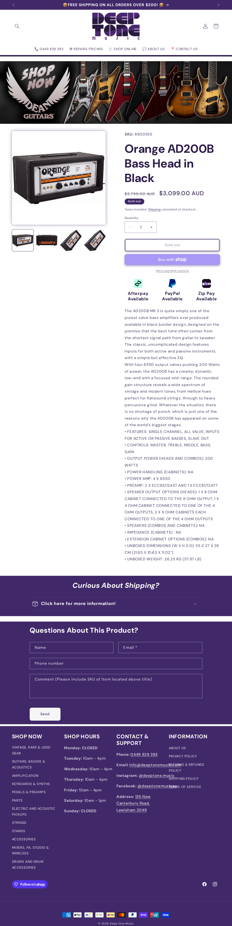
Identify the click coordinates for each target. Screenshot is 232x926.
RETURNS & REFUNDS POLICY (186, 767)
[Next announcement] (219, 4)
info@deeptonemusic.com (155, 764)
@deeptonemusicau (157, 785)
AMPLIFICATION (25, 775)
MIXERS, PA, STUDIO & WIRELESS (30, 850)
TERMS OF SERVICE (185, 787)
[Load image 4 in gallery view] (95, 240)
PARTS (17, 800)
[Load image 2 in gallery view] (47, 240)
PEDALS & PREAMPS (29, 792)
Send (45, 714)
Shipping (154, 209)
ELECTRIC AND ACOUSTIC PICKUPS (33, 811)
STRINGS (19, 822)
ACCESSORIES (24, 839)
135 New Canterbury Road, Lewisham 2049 (133, 803)
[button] (17, 26)
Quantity (131, 218)
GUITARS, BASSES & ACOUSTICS (28, 764)
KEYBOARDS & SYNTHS (31, 784)
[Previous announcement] (13, 4)
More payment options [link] (172, 271)
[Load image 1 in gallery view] (23, 240)
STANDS (18, 831)
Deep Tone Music (122, 923)
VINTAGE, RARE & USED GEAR (31, 750)
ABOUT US (177, 748)
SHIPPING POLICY (183, 778)
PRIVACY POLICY (183, 756)
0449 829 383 (144, 754)
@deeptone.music (156, 775)
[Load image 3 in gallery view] (71, 240)
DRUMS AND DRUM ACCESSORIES (28, 864)
